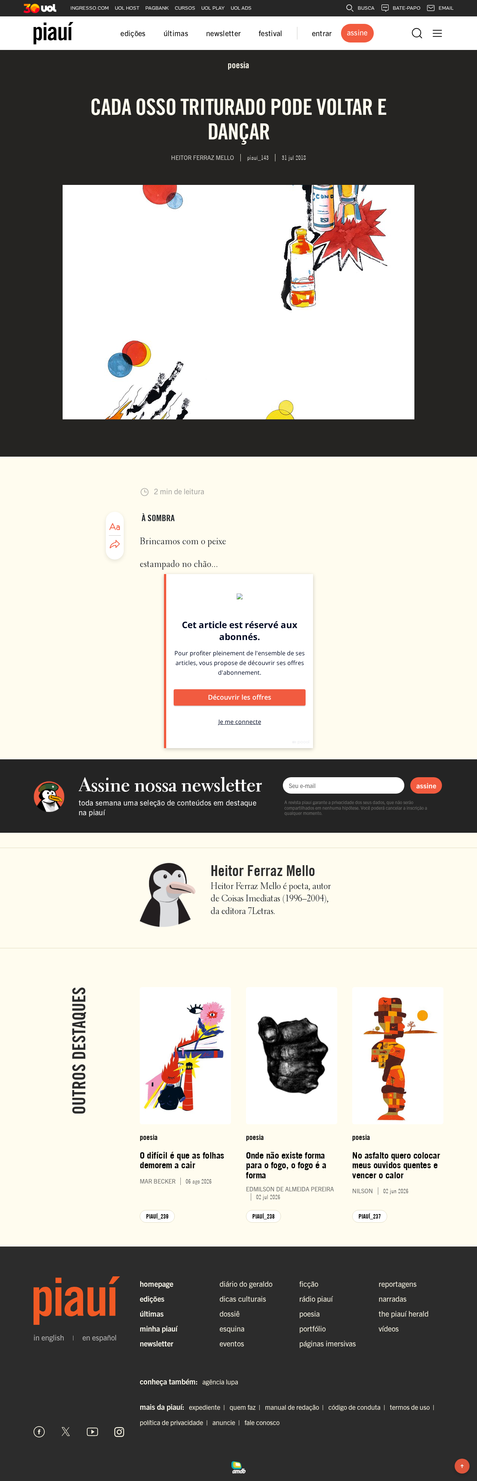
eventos (231, 1343)
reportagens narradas (398, 1291)
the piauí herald (404, 1313)
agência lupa (220, 1381)
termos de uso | (413, 1407)
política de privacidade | (175, 1422)
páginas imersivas (327, 1343)
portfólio (312, 1328)
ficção (308, 1283)
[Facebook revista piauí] (39, 1431)
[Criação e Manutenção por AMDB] (238, 1466)
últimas (176, 33)
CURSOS (185, 8)
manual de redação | (296, 1407)
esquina (231, 1328)
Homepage (156, 1283)
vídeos (389, 1328)
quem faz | (246, 1407)
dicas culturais (242, 1298)
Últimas (152, 1313)
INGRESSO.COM (89, 8)
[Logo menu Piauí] (53, 33)
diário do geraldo (245, 1283)
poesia (309, 1313)
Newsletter (156, 1343)
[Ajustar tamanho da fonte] (115, 527)
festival (270, 33)
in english (49, 1337)
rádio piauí (316, 1298)
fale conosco (261, 1422)
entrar (322, 33)
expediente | (208, 1407)
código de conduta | (358, 1407)
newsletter (223, 33)
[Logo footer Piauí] (79, 1300)
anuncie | (227, 1422)
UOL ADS (241, 8)
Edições (152, 1298)
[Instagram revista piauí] (119, 1431)
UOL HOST (127, 8)
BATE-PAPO (406, 8)
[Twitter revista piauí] (66, 1431)
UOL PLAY (213, 8)
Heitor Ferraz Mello (263, 870)
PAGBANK (157, 8)
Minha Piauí (158, 1328)
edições (132, 33)
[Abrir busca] (417, 33)
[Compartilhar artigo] (115, 545)
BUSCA (366, 8)
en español (99, 1337)
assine (426, 785)
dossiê (229, 1313)
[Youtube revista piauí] (92, 1431)
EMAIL (446, 8)
